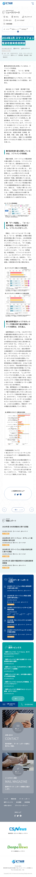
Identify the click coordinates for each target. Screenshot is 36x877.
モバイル (16, 17)
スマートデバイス (27, 53)
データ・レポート (24, 799)
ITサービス (8, 20)
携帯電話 (25, 29)
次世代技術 (9, 24)
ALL (7, 17)
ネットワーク (28, 17)
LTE (8, 53)
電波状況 (5, 57)
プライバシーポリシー (21, 805)
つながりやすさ (14, 53)
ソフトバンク (6, 55)
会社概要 (18, 802)
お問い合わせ (8, 805)
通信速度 (26, 55)
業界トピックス (8, 802)
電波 (31, 55)
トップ (6, 799)
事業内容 (13, 799)
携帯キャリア (16, 29)
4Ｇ (5, 53)
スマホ (8, 29)
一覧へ (16, 510)
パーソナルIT (20, 20)
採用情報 (27, 802)
